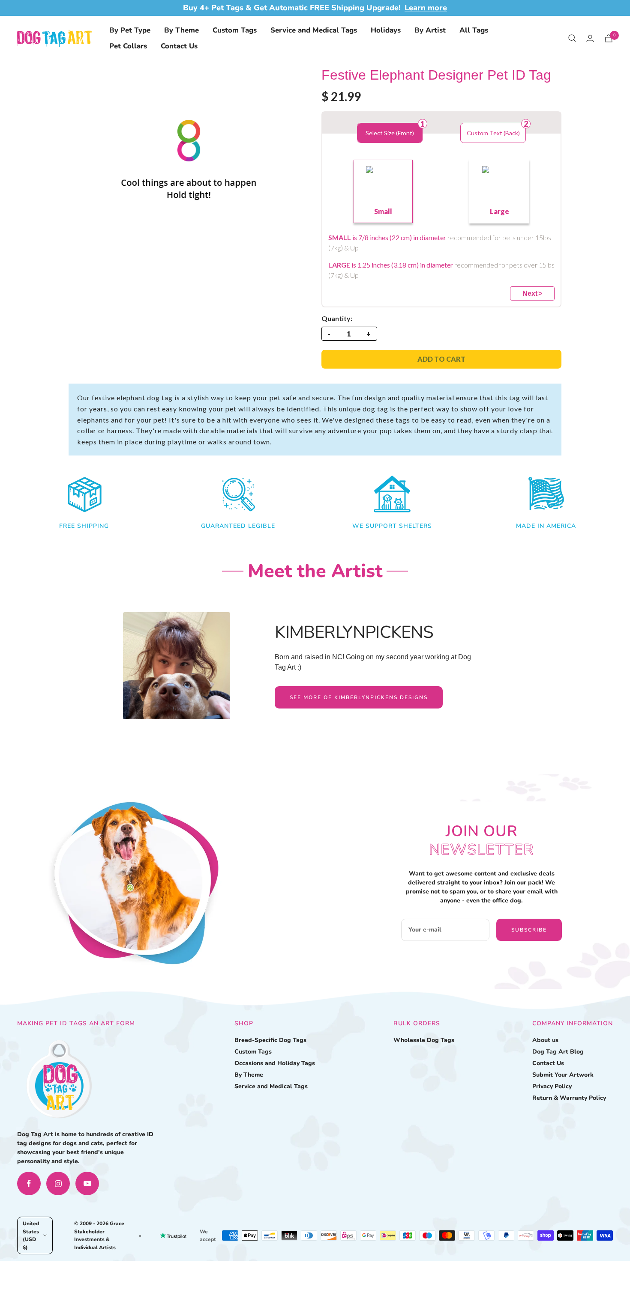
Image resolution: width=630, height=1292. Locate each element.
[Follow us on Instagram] (58, 1183)
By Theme (181, 30)
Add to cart (441, 359)
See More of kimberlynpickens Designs (359, 697)
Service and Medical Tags (313, 30)
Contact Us (179, 46)
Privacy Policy (552, 1086)
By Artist (430, 30)
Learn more (426, 8)
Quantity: (336, 318)
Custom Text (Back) (493, 133)
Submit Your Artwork (563, 1075)
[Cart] (608, 38)
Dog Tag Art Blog (558, 1052)
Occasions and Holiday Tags (274, 1063)
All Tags (473, 30)
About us (545, 1040)
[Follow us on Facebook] (29, 1183)
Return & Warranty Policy (569, 1098)
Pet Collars (128, 46)
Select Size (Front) (390, 133)
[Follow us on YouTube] (87, 1183)
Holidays (386, 30)
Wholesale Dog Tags (423, 1040)
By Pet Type (129, 30)
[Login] (590, 38)
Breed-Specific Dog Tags (270, 1040)
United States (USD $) (31, 1235)
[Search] (572, 38)
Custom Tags (235, 30)
